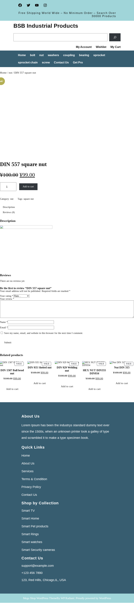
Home (3, 72)
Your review (7, 299)
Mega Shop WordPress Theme (40, 598)
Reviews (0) (9, 212)
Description (9, 207)
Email (4, 327)
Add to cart (28, 186)
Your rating (6, 296)
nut (10, 72)
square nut (29, 199)
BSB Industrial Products (45, 26)
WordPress (105, 598)
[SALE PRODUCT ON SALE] (117, 362)
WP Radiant (67, 598)
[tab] (67, 207)
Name (4, 322)
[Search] (115, 37)
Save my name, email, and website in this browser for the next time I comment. (43, 333)
